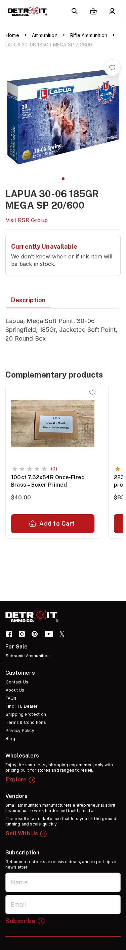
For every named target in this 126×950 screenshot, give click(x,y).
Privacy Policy (20, 730)
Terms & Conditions (26, 722)
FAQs (11, 698)
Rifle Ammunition (88, 35)
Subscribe (20, 920)
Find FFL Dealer (21, 706)
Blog (10, 738)
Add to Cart (57, 523)
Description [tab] (28, 300)
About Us (15, 690)
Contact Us (17, 681)
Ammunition (44, 35)
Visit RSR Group (27, 220)
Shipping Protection (26, 714)
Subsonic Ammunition (28, 655)
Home (12, 35)
